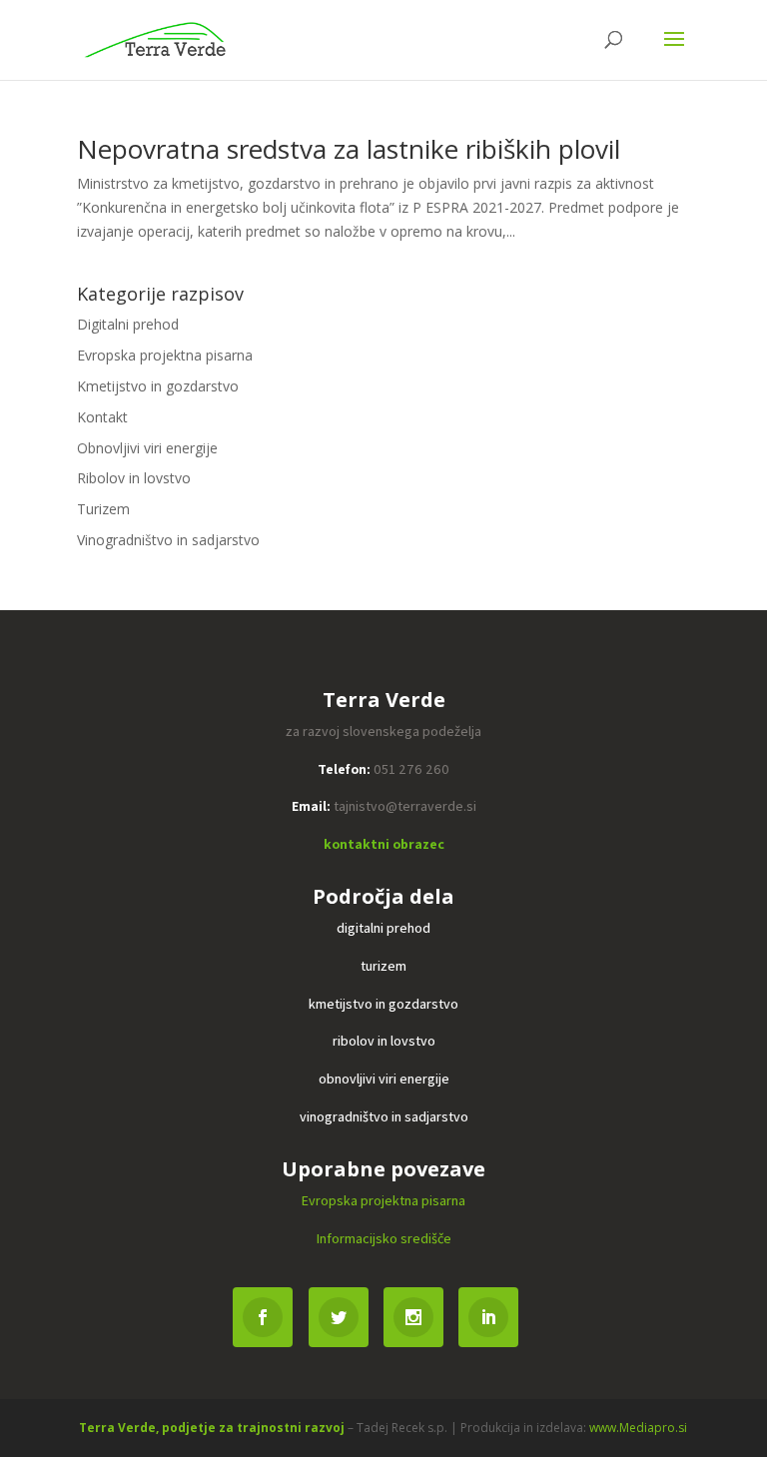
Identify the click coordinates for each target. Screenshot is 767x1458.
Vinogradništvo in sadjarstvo (168, 539)
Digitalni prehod (128, 324)
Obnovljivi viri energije (147, 447)
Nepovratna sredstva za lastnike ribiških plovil (348, 149)
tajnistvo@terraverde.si (405, 806)
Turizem (103, 508)
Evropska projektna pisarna (165, 355)
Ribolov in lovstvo (134, 477)
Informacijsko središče (384, 1238)
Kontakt (102, 416)
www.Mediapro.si (638, 1427)
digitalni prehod (383, 928)
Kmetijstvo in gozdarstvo (158, 385)
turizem (383, 966)
